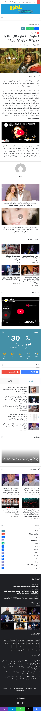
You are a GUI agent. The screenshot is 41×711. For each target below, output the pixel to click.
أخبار (36, 28)
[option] (20, 452)
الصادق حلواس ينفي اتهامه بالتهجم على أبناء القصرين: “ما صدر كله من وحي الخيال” (15, 426)
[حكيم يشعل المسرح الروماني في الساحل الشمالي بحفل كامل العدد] (11, 270)
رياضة (36, 543)
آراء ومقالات (34, 540)
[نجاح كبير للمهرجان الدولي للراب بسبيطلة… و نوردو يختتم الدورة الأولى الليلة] (30, 480)
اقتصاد (36, 556)
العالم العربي (21, 640)
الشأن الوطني (30, 640)
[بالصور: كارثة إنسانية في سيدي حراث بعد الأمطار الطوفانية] (11, 249)
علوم (37, 568)
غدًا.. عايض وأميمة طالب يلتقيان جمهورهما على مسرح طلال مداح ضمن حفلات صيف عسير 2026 (30, 280)
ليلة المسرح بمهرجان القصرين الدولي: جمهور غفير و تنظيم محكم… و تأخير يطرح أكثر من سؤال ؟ (16, 398)
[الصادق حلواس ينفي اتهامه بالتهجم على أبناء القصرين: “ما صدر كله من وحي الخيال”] (34, 426)
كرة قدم (20, 646)
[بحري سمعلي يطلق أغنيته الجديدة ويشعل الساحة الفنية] (7, 626)
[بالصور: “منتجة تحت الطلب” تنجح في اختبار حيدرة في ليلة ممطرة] (30, 249)
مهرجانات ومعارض (22, 650)
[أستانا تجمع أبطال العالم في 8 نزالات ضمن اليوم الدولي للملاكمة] (10, 503)
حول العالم (6, 640)
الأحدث (10, 381)
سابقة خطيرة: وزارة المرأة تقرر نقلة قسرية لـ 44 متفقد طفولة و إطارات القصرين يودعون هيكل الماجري (16, 416)
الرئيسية (35, 24)
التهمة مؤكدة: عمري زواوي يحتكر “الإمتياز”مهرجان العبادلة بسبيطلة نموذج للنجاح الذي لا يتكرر (15, 389)
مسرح (14, 646)
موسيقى (13, 650)
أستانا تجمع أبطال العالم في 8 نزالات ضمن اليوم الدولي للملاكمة (10, 512)
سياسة (36, 549)
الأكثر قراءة (30, 381)
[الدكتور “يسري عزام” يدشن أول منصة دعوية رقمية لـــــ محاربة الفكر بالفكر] (7, 610)
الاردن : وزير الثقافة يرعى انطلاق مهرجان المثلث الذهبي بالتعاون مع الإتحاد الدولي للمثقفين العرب (23, 459)
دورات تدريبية (35, 643)
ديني (28, 643)
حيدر (20, 176)
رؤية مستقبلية (21, 643)
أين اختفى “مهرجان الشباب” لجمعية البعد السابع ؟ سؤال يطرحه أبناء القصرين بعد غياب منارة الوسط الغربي (31, 513)
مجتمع (36, 546)
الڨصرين (13, 640)
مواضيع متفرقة (33, 534)
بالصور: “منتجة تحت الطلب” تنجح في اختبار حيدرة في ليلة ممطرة (30, 258)
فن (25, 646)
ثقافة (30, 24)
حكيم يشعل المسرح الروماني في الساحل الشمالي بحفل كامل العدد (11, 279)
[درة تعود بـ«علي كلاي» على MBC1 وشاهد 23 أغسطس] (20, 626)
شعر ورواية (7, 643)
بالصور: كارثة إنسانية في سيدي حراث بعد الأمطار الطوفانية (12, 258)
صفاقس (37, 646)
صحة (36, 559)
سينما (14, 643)
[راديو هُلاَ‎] (20, 9)
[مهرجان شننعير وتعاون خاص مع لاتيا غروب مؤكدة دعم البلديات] (33, 626)
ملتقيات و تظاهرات (34, 650)
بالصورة (36, 553)
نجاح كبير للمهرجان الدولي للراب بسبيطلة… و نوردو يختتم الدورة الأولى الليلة (31, 490)
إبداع (37, 640)
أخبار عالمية (30, 28)
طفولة (30, 646)
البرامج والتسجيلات (32, 565)
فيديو (36, 562)
